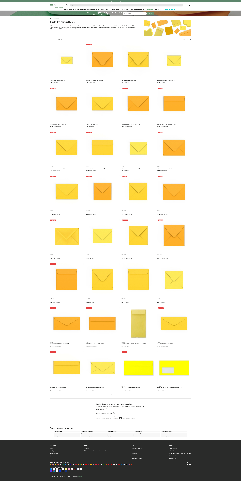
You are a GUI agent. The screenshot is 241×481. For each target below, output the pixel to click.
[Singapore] (111, 464)
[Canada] (58, 464)
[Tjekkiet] (124, 464)
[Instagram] (189, 464)
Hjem (51, 18)
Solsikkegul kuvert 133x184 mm (94, 256)
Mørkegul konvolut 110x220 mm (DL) (59, 343)
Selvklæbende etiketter (137, 9)
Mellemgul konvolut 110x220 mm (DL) (59, 387)
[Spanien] (119, 464)
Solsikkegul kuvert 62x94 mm (57, 80)
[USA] (129, 464)
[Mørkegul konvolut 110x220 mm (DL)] (67, 324)
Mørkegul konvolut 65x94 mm (58, 124)
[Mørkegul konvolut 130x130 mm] (103, 192)
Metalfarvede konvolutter (86, 436)
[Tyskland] (126, 464)
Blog (132, 456)
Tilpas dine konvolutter (136, 448)
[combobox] (126, 5)
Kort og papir (158, 9)
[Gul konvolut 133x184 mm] (67, 236)
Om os (51, 448)
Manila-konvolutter (112, 431)
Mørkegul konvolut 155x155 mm (165, 256)
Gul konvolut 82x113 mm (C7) (129, 80)
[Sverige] (121, 464)
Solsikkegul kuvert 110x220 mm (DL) (95, 387)
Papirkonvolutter (69, 9)
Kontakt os (86, 448)
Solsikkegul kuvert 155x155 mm (165, 300)
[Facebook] (187, 464)
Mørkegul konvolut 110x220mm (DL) (95, 343)
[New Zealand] (93, 464)
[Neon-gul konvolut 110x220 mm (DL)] (138, 368)
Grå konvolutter (111, 436)
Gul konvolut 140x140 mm (128, 256)
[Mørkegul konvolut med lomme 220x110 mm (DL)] (138, 324)
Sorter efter (53, 39)
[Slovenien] (116, 464)
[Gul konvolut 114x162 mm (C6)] (67, 148)
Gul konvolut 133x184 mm (56, 256)
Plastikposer (104, 9)
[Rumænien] (106, 464)
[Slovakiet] (113, 464)
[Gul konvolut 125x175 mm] (67, 192)
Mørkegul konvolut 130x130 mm (94, 212)
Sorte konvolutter (165, 436)
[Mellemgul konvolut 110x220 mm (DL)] (67, 368)
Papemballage (115, 9)
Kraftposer (125, 9)
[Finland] (68, 464)
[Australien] (53, 464)
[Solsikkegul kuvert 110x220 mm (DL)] (103, 368)
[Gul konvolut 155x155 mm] (103, 280)
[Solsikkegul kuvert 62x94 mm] (67, 60)
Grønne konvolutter (59, 436)
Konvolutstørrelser (54, 453)
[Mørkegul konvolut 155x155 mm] (174, 236)
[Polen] (101, 464)
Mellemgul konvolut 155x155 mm (130, 300)
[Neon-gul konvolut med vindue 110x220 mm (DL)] (174, 368)
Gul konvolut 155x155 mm (92, 300)
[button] (190, 5)
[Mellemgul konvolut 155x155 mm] (138, 280)
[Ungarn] (131, 464)
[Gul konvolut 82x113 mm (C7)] (138, 60)
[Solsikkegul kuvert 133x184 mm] (103, 236)
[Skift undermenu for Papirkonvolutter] (75, 9)
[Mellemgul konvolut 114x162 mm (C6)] (103, 148)
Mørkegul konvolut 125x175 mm (165, 168)
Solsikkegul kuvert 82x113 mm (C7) (166, 80)
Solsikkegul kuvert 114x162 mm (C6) (131, 168)
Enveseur (80, 476)
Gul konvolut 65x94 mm (92, 124)
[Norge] (96, 464)
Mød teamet (134, 453)
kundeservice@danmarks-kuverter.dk (97, 451)
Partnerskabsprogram (136, 458)
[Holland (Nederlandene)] (76, 464)
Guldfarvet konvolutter (167, 431)
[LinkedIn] (190, 464)
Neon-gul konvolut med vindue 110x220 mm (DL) (169, 387)
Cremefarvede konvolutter (87, 431)
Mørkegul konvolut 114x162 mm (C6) (131, 124)
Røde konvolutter (85, 433)
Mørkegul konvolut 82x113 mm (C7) (95, 80)
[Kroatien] (86, 464)
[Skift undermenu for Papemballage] (120, 9)
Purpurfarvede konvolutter (140, 433)
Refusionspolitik (172, 458)
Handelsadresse (173, 448)
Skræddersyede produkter (137, 451)
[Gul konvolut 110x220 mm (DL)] (174, 324)
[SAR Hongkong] (108, 464)
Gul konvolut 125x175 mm (56, 212)
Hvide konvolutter (58, 431)
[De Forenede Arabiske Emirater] (63, 464)
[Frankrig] (70, 464)
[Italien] (83, 464)
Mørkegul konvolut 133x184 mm (165, 212)
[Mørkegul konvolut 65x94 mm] (67, 104)
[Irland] (81, 464)
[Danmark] (60, 464)
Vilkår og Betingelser (174, 451)
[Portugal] (103, 464)
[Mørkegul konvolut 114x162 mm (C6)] (138, 104)
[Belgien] (55, 464)
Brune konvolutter (139, 436)
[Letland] (88, 464)
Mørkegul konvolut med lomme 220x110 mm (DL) (134, 343)
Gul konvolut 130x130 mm (128, 212)
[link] (112, 395)
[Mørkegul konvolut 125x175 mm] (174, 148)
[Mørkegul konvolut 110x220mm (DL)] (103, 324)
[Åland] (50, 464)
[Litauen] (91, 464)
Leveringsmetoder (54, 451)
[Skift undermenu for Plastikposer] (109, 9)
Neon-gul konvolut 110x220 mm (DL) (131, 387)
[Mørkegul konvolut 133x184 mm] (174, 192)
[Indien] (78, 464)
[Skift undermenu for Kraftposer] (129, 9)
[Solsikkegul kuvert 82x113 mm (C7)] (174, 60)
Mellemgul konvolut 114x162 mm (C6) (95, 168)
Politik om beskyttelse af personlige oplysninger (180, 453)
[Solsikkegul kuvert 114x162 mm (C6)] (138, 148)
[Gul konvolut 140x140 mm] (138, 236)
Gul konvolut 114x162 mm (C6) (57, 168)
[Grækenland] (73, 464)
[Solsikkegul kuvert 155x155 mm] (174, 280)
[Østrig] (98, 464)
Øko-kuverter (149, 9)
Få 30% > (151, 13)
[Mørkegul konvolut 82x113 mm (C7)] (103, 60)
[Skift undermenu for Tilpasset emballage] (176, 9)
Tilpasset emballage (169, 9)
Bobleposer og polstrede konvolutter (88, 9)
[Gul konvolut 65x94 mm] (103, 104)
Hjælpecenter (53, 456)
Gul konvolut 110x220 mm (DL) (165, 343)
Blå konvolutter (165, 433)
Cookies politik (172, 456)
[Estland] (65, 464)
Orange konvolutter (59, 433)
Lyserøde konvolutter (112, 433)
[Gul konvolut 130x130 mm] (138, 192)
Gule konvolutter (138, 431)
